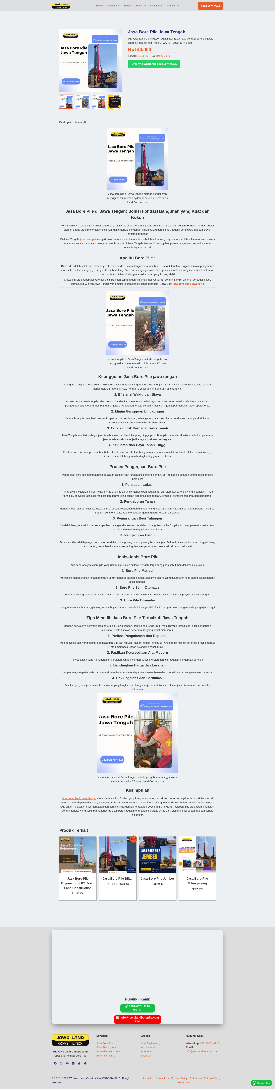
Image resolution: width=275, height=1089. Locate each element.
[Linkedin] (73, 1063)
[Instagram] (61, 1063)
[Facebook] (55, 1063)
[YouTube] (67, 1063)
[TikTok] (79, 1063)
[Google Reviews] (85, 1063)
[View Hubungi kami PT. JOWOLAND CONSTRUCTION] (115, 102)
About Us (148, 1078)
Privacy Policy (179, 1078)
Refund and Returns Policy (205, 1078)
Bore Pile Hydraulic (107, 1047)
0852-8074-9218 (209, 1043)
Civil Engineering (150, 1043)
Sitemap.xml (183, 1082)
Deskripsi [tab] (65, 122)
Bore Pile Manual (106, 1055)
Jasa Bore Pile (104, 1043)
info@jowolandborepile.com (202, 1051)
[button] (118, 6)
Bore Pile (146, 1051)
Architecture (148, 1047)
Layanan (146, 1055)
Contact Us (162, 1078)
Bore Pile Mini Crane (108, 1051)
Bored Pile (143, 56)
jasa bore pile (163, 56)
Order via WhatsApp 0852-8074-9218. (154, 63)
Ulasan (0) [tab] (79, 122)
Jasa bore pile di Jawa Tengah (79, 798)
